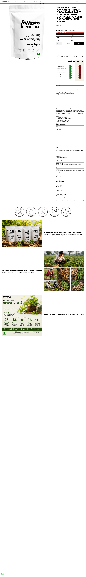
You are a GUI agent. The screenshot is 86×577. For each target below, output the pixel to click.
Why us (57, 100)
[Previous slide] (1, 32)
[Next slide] (55, 32)
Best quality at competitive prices (60, 106)
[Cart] (84, 1)
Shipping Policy (58, 98)
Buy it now (79, 43)
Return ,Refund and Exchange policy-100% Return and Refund (64, 96)
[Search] (80, 1)
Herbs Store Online (58, 104)
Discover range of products (59, 102)
